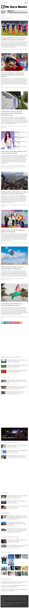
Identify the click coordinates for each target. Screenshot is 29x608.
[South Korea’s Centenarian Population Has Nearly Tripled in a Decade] (3, 541)
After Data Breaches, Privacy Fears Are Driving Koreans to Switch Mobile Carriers (16, 456)
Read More (25, 49)
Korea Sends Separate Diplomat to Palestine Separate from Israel (11, 304)
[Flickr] (13, 323)
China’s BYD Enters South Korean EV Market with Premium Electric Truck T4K (14, 582)
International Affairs (5, 166)
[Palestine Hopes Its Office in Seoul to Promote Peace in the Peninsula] (14, 256)
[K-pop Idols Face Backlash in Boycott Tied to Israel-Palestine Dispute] (14, 140)
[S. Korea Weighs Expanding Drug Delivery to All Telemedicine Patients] (4, 573)
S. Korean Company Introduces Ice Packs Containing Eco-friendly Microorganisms (13, 586)
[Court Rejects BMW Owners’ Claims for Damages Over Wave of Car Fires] (3, 392)
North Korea (11, 278)
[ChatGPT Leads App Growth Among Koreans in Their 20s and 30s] (3, 446)
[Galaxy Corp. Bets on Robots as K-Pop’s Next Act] (18, 568)
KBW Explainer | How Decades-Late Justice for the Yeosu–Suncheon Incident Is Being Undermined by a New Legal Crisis (17, 530)
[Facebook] (5, 323)
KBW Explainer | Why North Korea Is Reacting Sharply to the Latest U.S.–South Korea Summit (16, 524)
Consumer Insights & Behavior (14, 165)
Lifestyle (11, 49)
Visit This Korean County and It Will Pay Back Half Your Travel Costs (17, 506)
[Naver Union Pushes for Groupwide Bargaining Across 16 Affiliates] (18, 573)
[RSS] (21, 323)
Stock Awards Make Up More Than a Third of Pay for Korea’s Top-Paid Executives (17, 546)
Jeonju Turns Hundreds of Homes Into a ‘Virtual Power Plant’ (16, 501)
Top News (18, 126)
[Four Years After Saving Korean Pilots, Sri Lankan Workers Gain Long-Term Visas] (4, 568)
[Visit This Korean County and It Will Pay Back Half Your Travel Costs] (3, 507)
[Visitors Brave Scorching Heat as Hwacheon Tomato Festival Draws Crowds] (3, 371)
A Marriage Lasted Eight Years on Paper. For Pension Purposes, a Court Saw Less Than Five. (17, 381)
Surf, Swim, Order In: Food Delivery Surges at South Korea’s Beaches (17, 451)
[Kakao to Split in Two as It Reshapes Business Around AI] (18, 556)
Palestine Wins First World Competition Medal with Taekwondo (13, 231)
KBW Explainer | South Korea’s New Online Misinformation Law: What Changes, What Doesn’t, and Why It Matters (17, 517)
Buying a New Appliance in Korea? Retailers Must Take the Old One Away (17, 496)
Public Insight (10, 126)
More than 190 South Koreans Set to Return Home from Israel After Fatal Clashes (14, 193)
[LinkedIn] (7, 323)
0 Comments (16, 362)
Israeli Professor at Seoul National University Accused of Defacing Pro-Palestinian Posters (12, 113)
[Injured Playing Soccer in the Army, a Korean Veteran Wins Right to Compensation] (3, 387)
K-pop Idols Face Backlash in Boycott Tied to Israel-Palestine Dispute (13, 152)
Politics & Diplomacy (19, 278)
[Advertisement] (14, 340)
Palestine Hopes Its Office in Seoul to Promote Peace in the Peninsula (12, 268)
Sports (15, 49)
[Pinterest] (18, 323)
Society (14, 126)
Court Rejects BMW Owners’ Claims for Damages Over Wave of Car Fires (16, 392)
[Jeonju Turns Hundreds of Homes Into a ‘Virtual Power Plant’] (3, 502)
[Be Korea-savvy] (14, 6)
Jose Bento (3, 589)
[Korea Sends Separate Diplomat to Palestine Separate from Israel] (14, 293)
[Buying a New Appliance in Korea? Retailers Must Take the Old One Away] (3, 496)
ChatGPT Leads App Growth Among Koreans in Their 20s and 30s (17, 446)
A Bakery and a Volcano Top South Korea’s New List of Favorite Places (17, 360)
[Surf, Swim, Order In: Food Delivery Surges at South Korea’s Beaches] (3, 451)
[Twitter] (2, 323)
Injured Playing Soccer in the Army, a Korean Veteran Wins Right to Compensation (17, 387)
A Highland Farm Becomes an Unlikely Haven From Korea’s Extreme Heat (17, 366)
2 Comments (21, 316)
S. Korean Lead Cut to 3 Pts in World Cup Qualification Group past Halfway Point (13, 39)
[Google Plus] (10, 323)
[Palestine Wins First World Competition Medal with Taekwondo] (14, 219)
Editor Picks (23, 165)
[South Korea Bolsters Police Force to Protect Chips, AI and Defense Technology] (25, 573)
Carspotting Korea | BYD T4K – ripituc (8, 581)
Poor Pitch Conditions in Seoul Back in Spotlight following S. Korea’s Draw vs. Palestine (12, 74)
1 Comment (17, 532)
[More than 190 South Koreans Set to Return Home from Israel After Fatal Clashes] (14, 181)
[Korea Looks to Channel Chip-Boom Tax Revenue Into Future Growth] (25, 556)
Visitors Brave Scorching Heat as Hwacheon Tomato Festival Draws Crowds (17, 371)
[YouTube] (15, 323)
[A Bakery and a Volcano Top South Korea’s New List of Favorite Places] (3, 361)
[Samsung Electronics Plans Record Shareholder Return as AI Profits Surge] (11, 568)
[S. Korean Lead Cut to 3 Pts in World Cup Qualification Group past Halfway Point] (14, 28)
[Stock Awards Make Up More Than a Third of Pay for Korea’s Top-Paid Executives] (3, 546)
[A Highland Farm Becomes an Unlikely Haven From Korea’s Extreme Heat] (3, 366)
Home (2, 18)
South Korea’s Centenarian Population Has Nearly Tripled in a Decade (16, 540)
